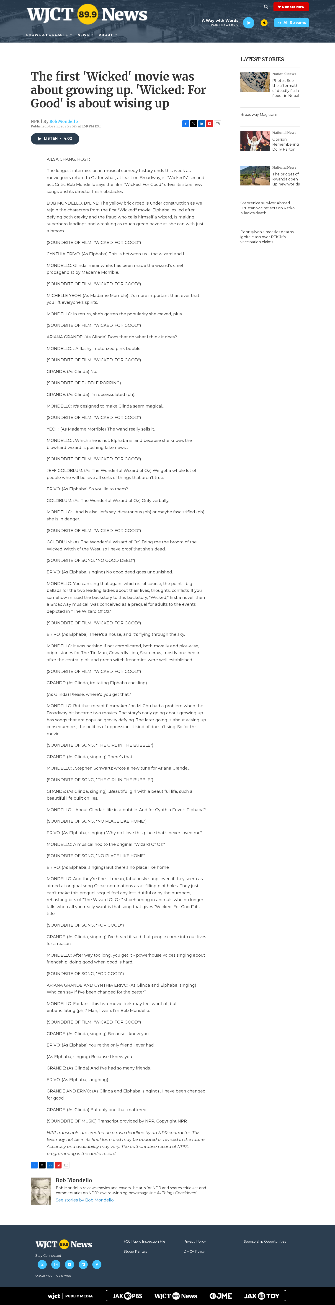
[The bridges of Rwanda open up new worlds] (255, 175)
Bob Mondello (63, 121)
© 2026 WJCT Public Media (53, 1275)
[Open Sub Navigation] (71, 35)
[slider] (257, 22)
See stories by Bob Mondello (85, 1200)
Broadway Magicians (258, 114)
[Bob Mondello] (41, 1191)
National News (284, 74)
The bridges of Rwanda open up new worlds (286, 179)
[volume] (264, 22)
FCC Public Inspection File (144, 1242)
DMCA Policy (194, 1252)
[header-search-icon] (266, 7)
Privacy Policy (195, 1242)
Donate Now (293, 7)
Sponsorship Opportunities (265, 1242)
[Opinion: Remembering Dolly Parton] (255, 141)
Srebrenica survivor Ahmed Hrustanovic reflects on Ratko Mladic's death (267, 208)
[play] (248, 22)
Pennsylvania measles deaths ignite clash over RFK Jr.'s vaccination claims (267, 237)
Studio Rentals (135, 1252)
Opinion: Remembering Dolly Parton (285, 144)
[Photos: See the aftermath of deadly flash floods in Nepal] (255, 82)
